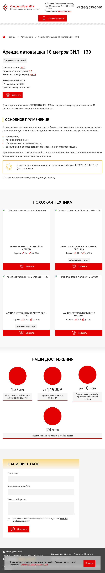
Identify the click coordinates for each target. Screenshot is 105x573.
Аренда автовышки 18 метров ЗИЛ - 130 (79, 247)
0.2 (30, 71)
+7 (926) (89, 7)
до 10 (33, 74)
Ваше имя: (13, 473)
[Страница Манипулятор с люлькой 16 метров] (26, 225)
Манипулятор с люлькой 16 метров (26, 247)
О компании (57, 554)
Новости (88, 554)
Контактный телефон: (19, 486)
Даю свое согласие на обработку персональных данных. (40, 520)
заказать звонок (56, 18)
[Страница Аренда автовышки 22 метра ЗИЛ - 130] (26, 291)
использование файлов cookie (34, 565)
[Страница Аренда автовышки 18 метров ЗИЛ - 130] (78, 225)
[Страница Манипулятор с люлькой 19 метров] (78, 291)
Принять (89, 563)
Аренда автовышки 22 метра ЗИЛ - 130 (26, 314)
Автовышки (27, 37)
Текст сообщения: (17, 499)
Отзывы (68, 554)
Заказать (16, 95)
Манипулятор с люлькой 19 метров (78, 314)
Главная (11, 37)
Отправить (22, 529)
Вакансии (78, 554)
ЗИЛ (22, 67)
